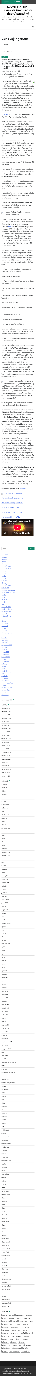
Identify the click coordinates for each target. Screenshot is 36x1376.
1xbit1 (3, 798)
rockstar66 (5, 1015)
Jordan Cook (5, 71)
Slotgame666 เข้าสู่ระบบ (9, 1062)
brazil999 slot (6, 852)
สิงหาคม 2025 (6, 749)
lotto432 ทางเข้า (6, 923)
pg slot (4, 597)
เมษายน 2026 (5, 722)
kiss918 (4, 600)
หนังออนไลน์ (6, 673)
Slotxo (3, 1065)
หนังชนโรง (5, 642)
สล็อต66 (5, 564)
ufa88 (3, 1093)
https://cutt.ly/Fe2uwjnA (10, 507)
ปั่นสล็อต (4, 1164)
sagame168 (5, 1025)
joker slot (5, 614)
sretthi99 (4, 1069)
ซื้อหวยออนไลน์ (7, 688)
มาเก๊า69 (4, 1184)
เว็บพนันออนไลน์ (6, 1279)
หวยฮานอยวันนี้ (6, 1255)
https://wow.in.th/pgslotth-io (12, 503)
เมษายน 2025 (5, 762)
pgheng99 (5, 661)
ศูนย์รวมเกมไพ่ (6, 1194)
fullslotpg (5, 664)
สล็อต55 (4, 1205)
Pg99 (3, 950)
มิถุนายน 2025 (6, 755)
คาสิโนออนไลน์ (6, 1130)
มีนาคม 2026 (5, 725)
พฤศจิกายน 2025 (6, 738)
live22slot (4, 920)
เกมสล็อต (4, 1262)
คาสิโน (4, 1127)
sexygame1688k (7, 1049)
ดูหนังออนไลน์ (7, 609)
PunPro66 (4, 987)
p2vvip (4, 933)
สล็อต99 (4, 1225)
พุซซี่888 (4, 1177)
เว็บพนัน (4, 1276)
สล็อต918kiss (5, 1221)
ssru (3, 1076)
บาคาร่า (4, 581)
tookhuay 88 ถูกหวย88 (8, 1082)
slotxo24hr (5, 1333)
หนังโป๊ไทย (5, 588)
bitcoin (3, 838)
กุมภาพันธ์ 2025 (6, 769)
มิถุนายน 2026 (6, 715)
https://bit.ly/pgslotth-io (13, 493)
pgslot (10, 227)
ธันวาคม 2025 (6, 735)
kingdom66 (5, 910)
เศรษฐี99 (4, 1296)
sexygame (5, 1045)
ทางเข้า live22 (6, 1147)
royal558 (4, 1018)
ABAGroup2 (5, 815)
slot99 (4, 561)
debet (3, 862)
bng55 (3, 845)
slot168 (4, 1059)
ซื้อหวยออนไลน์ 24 (7, 1137)
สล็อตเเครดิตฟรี (6, 1249)
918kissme (5, 808)
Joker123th (5, 903)
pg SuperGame (6, 943)
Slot (3, 1052)
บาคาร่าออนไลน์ (7, 683)
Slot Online (5, 1055)
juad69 (4, 906)
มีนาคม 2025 (5, 766)
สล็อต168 (5, 695)
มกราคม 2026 (6, 732)
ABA (3, 811)
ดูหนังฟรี (5, 650)
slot (3, 604)
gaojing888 (5, 876)
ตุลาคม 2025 (5, 742)
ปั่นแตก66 (5, 681)
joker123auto (5, 899)
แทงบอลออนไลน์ (6, 1299)
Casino (4, 859)
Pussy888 (4, 1001)
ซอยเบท (4, 1133)
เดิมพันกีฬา (5, 1272)
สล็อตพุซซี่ (4, 1235)
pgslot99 (4, 974)
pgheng (4, 960)
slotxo (4, 583)
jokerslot (5, 626)
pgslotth (4, 57)
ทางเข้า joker (6, 611)
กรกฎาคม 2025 (6, 752)
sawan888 (5, 1032)
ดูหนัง (4, 669)
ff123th (4, 865)
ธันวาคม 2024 (6, 776)
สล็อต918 (4, 1218)
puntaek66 (5, 994)
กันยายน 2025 (6, 745)
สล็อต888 (5, 571)
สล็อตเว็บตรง (6, 566)
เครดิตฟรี (4, 1266)
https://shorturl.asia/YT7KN (12, 512)
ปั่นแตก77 (4, 1171)
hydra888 (4, 886)
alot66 (3, 821)
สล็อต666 (13, 1342)
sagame (4, 1021)
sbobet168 (5, 1035)
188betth (4, 794)
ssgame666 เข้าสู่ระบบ (8, 1072)
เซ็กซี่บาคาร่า (5, 1269)
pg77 (3, 947)
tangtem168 (5, 1079)
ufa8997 (4, 1096)
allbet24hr (5, 818)
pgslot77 (5, 678)
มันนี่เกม (4, 1181)
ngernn (4, 926)
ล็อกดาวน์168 (5, 1191)
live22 (4, 666)
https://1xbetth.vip (8, 590)
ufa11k (4, 1086)
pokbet (4, 984)
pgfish (3, 957)
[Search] (33, 26)
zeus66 (4, 1123)
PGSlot (3, 967)
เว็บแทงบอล (5, 1293)
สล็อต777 (4, 1211)
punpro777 (6, 685)
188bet (4, 791)
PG (2, 937)
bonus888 (4, 848)
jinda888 (4, 893)
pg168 (4, 557)
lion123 (4, 913)
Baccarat (4, 832)
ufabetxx (4, 1106)
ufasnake (4, 1113)
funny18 (4, 872)
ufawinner (4, 1116)
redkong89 (5, 1011)
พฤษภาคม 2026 (6, 718)
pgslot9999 (5, 977)
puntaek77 (5, 998)
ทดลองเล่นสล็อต (6, 1144)
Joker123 (4, 896)
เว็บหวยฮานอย (6, 1289)
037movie (4, 784)
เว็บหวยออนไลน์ (6, 1286)
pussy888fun (5, 1004)
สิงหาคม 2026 (6, 708)
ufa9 (3, 1099)
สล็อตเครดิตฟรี (6, 1242)
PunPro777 (5, 991)
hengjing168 (5, 882)
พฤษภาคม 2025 (6, 759)
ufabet (3, 1103)
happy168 (5, 879)
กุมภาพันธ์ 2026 (6, 728)
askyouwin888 (6, 828)
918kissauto (5, 804)
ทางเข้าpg (4, 1150)
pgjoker (4, 964)
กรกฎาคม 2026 (6, 711)
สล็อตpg (4, 1228)
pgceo (3, 954)
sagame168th (7, 645)
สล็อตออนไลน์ (7, 633)
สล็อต (4, 619)
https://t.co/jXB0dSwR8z (11, 517)
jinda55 (4, 559)
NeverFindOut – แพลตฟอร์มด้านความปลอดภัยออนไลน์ (18, 10)
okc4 (3, 930)
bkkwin (4, 842)
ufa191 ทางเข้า (6, 1089)
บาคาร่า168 (6, 657)
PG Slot (4, 940)
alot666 (4, 825)
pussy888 (5, 578)
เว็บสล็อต (4, 1282)
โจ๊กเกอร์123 (6, 616)
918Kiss (4, 801)
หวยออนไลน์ (6, 690)
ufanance (4, 1110)
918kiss (4, 638)
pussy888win (5, 1008)
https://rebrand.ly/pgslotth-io (12, 498)
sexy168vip (5, 1038)
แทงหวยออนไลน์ (6, 1303)
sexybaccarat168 (7, 1042)
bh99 (3, 835)
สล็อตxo (4, 631)
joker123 (5, 554)
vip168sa (4, 1120)
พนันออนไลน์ (5, 1174)
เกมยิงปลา (4, 1259)
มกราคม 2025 (6, 772)
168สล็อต (4, 787)
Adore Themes (26, 1373)
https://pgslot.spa (8, 592)
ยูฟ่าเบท (4, 1188)
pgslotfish (25, 1324)
